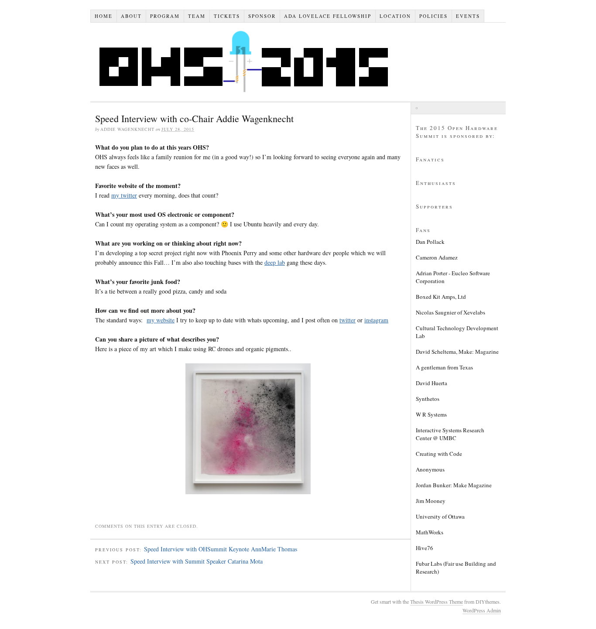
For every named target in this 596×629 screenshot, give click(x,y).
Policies (433, 16)
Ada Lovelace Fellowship (327, 16)
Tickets (227, 16)
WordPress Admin (481, 610)
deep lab (274, 262)
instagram (376, 320)
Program (165, 16)
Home (104, 16)
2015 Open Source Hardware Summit (249, 62)
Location (395, 16)
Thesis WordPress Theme (436, 601)
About (131, 16)
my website (161, 320)
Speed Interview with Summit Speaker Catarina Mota (196, 561)
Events (468, 16)
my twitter (124, 195)
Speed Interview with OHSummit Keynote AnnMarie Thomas (220, 549)
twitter (347, 320)
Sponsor (262, 16)
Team (197, 16)
